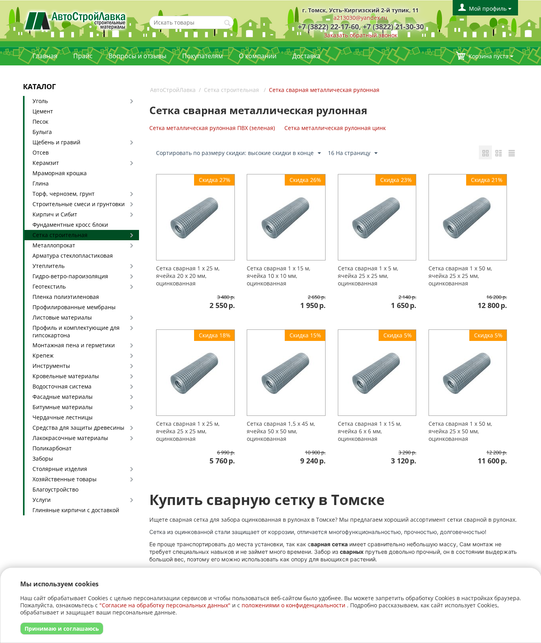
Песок (40, 121)
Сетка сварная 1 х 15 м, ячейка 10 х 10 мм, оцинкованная (279, 275)
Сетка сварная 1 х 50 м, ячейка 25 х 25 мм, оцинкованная (460, 275)
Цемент (42, 111)
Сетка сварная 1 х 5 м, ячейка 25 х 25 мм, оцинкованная (368, 275)
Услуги (41, 499)
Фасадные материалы (62, 396)
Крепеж (42, 355)
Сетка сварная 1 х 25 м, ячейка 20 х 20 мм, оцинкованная (188, 275)
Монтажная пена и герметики (73, 345)
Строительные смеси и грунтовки (78, 204)
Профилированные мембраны (74, 307)
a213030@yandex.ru (360, 17)
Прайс (83, 56)
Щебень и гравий (56, 142)
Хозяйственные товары (64, 479)
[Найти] (228, 23)
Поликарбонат (52, 448)
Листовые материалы (62, 317)
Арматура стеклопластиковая (72, 255)
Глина (40, 183)
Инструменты (51, 365)
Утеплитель (48, 266)
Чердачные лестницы (62, 417)
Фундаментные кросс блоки (70, 224)
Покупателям (202, 56)
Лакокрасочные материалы (70, 438)
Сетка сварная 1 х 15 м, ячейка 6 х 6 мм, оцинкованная (370, 431)
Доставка (306, 56)
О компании (257, 56)
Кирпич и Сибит (54, 214)
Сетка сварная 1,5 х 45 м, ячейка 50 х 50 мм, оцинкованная (281, 431)
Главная (44, 56)
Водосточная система (61, 386)
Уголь (40, 101)
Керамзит (45, 162)
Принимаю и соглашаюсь (62, 628)
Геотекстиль (49, 286)
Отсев (40, 152)
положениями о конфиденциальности (293, 605)
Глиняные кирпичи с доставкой (75, 510)
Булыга (42, 132)
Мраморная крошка (59, 173)
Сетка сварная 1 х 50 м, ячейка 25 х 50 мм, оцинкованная (460, 431)
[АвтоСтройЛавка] (75, 20)
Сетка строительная (60, 235)
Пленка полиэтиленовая (65, 296)
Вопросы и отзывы (137, 56)
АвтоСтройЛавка (173, 90)
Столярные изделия (59, 469)
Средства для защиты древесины (78, 427)
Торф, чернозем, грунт (63, 193)
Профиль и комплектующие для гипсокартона (76, 331)
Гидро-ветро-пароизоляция (70, 276)
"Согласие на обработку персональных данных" (164, 605)
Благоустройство (55, 489)
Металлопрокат (53, 245)
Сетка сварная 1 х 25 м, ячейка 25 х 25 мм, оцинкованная (188, 431)
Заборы (42, 458)
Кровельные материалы (65, 376)
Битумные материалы (62, 407)
